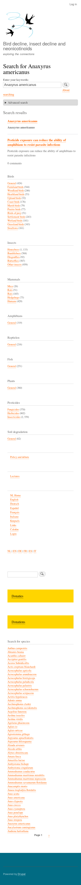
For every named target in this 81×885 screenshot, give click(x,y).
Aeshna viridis (15, 719)
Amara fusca (14, 756)
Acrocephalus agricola (19, 670)
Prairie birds (14, 209)
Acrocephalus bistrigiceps (21, 678)
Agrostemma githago (18, 734)
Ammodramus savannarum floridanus (27, 782)
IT (35, 551)
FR (25, 551)
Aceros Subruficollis (18, 663)
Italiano (14, 516)
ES (30, 551)
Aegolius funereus (17, 711)
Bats (9, 293)
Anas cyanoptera (16, 809)
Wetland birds (14, 220)
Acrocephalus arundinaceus (22, 674)
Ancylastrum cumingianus (21, 827)
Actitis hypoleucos (17, 697)
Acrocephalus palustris (19, 685)
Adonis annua (14, 700)
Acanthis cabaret (16, 655)
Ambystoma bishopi (18, 764)
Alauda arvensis (16, 745)
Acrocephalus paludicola (20, 682)
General (11, 183)
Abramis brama (15, 652)
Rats (9, 290)
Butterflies (13, 261)
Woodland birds (15, 190)
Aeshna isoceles (16, 715)
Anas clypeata (15, 801)
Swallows (12, 228)
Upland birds (14, 198)
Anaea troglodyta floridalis (21, 790)
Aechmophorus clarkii (19, 704)
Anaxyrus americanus (22, 121)
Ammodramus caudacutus (21, 771)
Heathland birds (15, 194)
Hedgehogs (13, 297)
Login (13, 534)
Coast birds (13, 202)
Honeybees (13, 249)
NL (9, 551)
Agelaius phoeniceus (18, 723)
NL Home (15, 495)
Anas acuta (13, 794)
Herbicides (13, 413)
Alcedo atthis (14, 749)
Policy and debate (19, 457)
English (14, 499)
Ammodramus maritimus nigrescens (26, 779)
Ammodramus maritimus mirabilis (25, 775)
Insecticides (13, 417)
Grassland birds (15, 224)
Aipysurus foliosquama (19, 741)
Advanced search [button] (18, 102)
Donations (18, 622)
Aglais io (12, 726)
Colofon (14, 529)
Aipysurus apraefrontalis (20, 738)
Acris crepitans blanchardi (21, 667)
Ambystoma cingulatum (20, 767)
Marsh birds (13, 205)
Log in (73, 4)
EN (14, 551)
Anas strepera (14, 820)
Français (14, 512)
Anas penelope (15, 812)
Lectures (15, 476)
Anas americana (16, 797)
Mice (10, 286)
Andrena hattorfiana (17, 831)
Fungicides (13, 409)
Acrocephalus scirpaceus (20, 693)
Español (14, 508)
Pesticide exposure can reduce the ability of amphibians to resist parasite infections (36, 142)
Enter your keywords (15, 80)
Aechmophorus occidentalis (22, 708)
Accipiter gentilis (16, 659)
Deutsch (14, 503)
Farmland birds (15, 187)
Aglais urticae (15, 730)
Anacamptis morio (17, 786)
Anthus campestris (17, 648)
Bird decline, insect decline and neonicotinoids (34, 45)
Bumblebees (14, 253)
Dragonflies (13, 257)
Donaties (17, 596)
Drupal (22, 874)
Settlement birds (16, 217)
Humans (11, 301)
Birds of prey (14, 213)
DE (20, 551)
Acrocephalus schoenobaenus (22, 689)
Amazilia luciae (16, 760)
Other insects (14, 264)
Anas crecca (14, 805)
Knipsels (15, 521)
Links (13, 525)
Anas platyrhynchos (17, 816)
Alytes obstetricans (17, 752)
